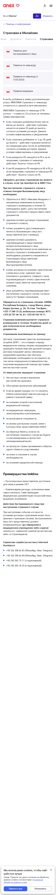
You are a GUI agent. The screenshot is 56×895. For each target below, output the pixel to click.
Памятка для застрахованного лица (24, 52)
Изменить (48, 16)
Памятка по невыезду (24, 65)
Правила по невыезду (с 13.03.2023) (25, 78)
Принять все (15, 888)
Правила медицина (23, 91)
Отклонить (40, 888)
